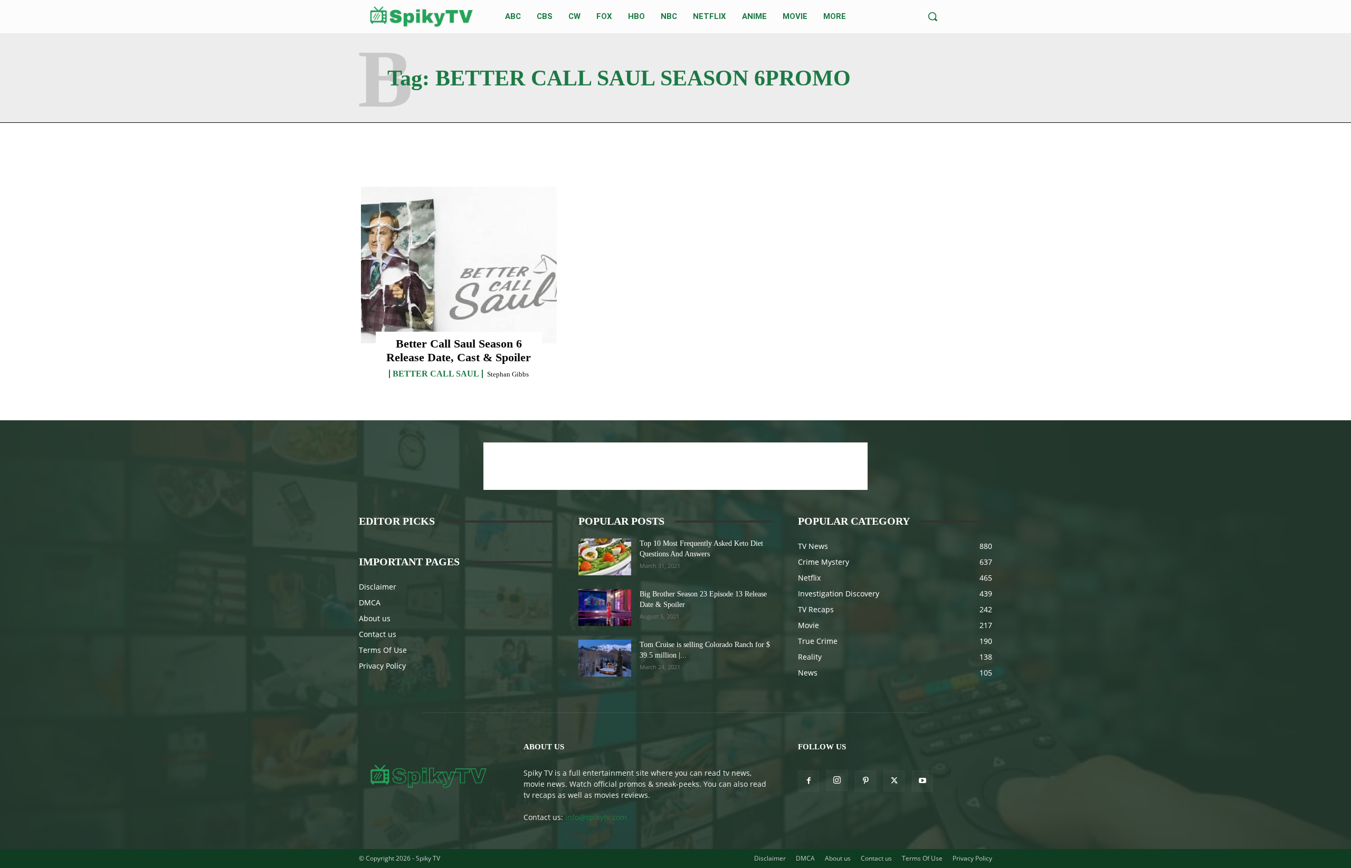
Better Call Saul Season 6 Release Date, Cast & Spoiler (458, 350)
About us (375, 618)
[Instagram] (837, 780)
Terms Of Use (383, 650)
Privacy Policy (382, 666)
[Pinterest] (865, 781)
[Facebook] (808, 781)
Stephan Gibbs (508, 374)
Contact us (377, 634)
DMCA (369, 602)
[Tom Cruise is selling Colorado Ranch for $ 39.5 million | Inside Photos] (604, 658)
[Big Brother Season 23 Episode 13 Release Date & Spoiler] (604, 607)
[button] (932, 16)
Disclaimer (377, 587)
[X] (894, 781)
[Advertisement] (675, 466)
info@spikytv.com (596, 817)
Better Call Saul (436, 374)
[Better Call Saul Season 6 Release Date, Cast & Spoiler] (459, 265)
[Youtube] (922, 781)
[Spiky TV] (421, 16)
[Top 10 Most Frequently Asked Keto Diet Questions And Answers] (604, 556)
